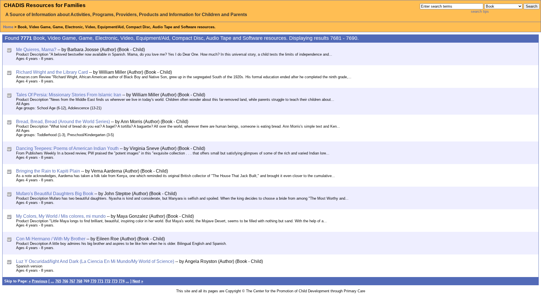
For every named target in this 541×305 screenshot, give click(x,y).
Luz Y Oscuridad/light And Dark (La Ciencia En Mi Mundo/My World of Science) (95, 261)
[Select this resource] (9, 50)
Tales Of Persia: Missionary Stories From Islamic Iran (68, 94)
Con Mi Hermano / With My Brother (50, 238)
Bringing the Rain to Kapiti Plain (48, 171)
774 (122, 281)
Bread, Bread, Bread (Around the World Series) (63, 121)
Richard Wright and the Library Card (52, 72)
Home (8, 27)
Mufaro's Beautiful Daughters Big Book (54, 193)
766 (65, 281)
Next (136, 281)
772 (107, 281)
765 (58, 281)
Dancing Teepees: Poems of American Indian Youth (67, 148)
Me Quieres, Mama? (36, 49)
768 (79, 281)
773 (114, 281)
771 (100, 281)
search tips (480, 11)
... (52, 281)
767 (72, 281)
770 (93, 281)
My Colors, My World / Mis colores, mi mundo (61, 216)
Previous (39, 281)
